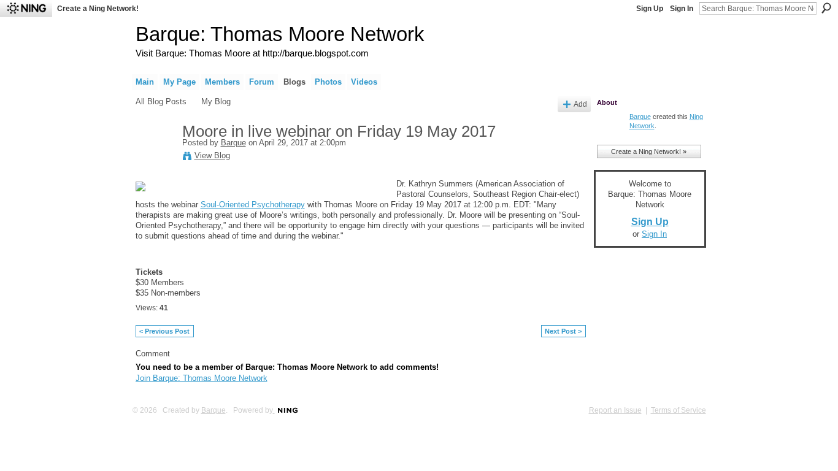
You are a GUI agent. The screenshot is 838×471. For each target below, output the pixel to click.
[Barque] (155, 157)
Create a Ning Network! (98, 8)
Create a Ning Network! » (648, 151)
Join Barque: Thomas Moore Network (201, 378)
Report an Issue (615, 410)
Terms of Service (678, 410)
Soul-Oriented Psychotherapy (253, 204)
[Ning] (26, 8)
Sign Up (649, 8)
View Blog (212, 155)
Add (580, 104)
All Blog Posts (161, 101)
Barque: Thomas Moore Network (280, 34)
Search (826, 7)
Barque (233, 142)
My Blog (216, 101)
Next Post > (563, 331)
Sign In (681, 8)
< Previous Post (164, 331)
